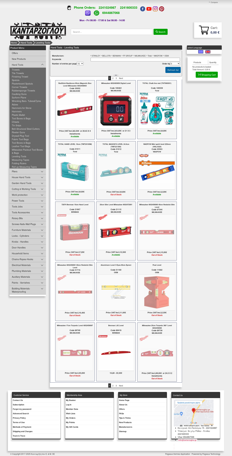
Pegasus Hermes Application (178, 454)
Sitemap (122, 431)
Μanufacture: (58, 55)
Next (121, 78)
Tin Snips (16, 125)
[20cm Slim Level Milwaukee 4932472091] (116, 231)
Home (14, 42)
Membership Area (74, 395)
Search (162, 31)
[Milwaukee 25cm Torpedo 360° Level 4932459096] (157, 352)
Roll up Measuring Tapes (24, 166)
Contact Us (18, 400)
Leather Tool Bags (21, 146)
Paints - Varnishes (21, 282)
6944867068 (111, 12)
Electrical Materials (21, 265)
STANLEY (96, 55)
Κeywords (56, 59)
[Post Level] (157, 292)
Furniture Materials (21, 229)
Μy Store (123, 395)
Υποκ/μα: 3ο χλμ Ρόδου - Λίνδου (194, 430)
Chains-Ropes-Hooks (22, 259)
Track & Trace (19, 435)
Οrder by (166, 63)
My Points (70, 422)
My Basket (71, 400)
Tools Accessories (21, 212)
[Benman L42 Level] (116, 352)
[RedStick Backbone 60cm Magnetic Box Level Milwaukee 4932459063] (75, 110)
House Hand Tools (21, 177)
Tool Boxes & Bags (21, 118)
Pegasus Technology (211, 454)
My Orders (70, 417)
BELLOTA (106, 55)
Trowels (16, 69)
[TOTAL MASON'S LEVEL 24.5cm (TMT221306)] (116, 171)
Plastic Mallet (18, 114)
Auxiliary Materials (21, 276)
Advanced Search (21, 413)
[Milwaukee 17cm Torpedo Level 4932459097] (75, 352)
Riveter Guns (18, 132)
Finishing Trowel (20, 76)
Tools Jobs (17, 206)
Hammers (17, 111)
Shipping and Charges (23, 431)
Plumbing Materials (21, 270)
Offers (15, 53)
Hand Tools (26, 42)
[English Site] (208, 51)
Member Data (72, 409)
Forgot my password (22, 409)
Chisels (15, 121)
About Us (123, 404)
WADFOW (158, 55)
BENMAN (117, 55)
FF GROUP (128, 55)
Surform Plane (19, 97)
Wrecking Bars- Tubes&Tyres (26, 101)
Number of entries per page (64, 63)
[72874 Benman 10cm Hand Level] (75, 231)
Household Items (20, 253)
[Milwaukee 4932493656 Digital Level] (116, 110)
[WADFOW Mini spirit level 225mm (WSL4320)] (157, 171)
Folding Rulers (19, 163)
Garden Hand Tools (21, 183)
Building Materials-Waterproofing (21, 290)
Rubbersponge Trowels (23, 90)
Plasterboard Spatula (22, 83)
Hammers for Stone (21, 107)
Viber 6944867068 (186, 436)
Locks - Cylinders (20, 235)
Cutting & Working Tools (24, 189)
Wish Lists (70, 413)
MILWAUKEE (140, 55)
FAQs (121, 413)
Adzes (15, 104)
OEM (166, 55)
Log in (68, 404)
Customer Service (21, 395)
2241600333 (128, 7)
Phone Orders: (85, 7)
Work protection (20, 194)
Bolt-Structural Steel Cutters (26, 128)
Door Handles (19, 247)
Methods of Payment (22, 426)
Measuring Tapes (20, 159)
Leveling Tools (43, 42)
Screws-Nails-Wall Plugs (24, 224)
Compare (214, 2)
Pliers (14, 171)
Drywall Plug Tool (20, 135)
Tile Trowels (18, 73)
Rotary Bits (17, 218)
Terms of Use (19, 422)
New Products (19, 58)
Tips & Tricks (125, 417)
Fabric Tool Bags (20, 139)
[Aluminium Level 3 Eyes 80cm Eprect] (116, 292)
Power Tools (18, 200)
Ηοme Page (124, 400)
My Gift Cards (72, 426)
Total (150, 55)
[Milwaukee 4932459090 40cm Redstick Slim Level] (157, 232)
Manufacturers (125, 426)
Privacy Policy (19, 417)
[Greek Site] (201, 51)
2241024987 (107, 7)
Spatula (15, 80)
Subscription (18, 404)
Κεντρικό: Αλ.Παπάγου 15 (191, 427)
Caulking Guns (19, 94)
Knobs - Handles (20, 241)
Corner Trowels (19, 87)
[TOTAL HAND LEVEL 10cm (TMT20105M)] (75, 171)
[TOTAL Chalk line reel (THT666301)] (157, 110)
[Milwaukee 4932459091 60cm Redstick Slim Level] (75, 292)
